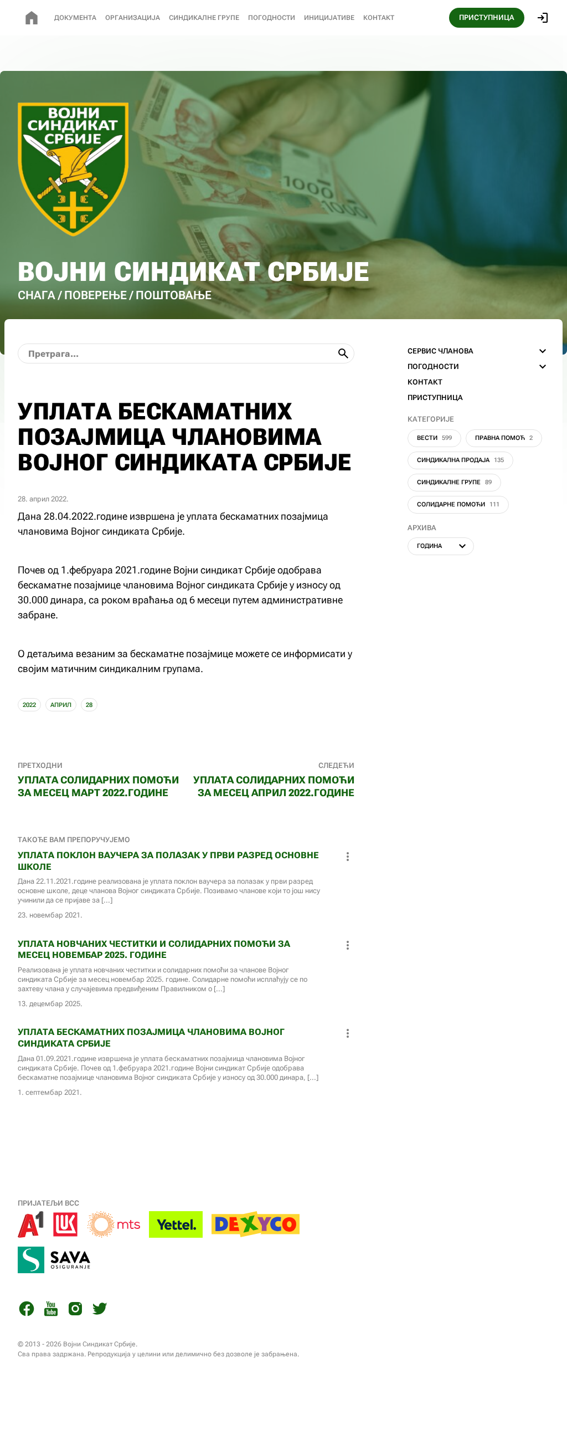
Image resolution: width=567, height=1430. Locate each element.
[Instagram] (75, 1310)
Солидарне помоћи (458, 504)
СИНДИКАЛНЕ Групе (204, 18)
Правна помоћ (504, 438)
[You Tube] (51, 1310)
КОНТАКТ (425, 382)
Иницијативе (329, 18)
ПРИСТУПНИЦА (486, 17)
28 (89, 705)
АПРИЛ (60, 705)
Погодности (271, 18)
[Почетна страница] (31, 18)
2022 (29, 705)
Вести (434, 438)
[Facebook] (26, 1310)
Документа (75, 18)
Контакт (378, 18)
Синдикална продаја (460, 460)
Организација (132, 18)
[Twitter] (100, 1310)
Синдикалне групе (454, 482)
